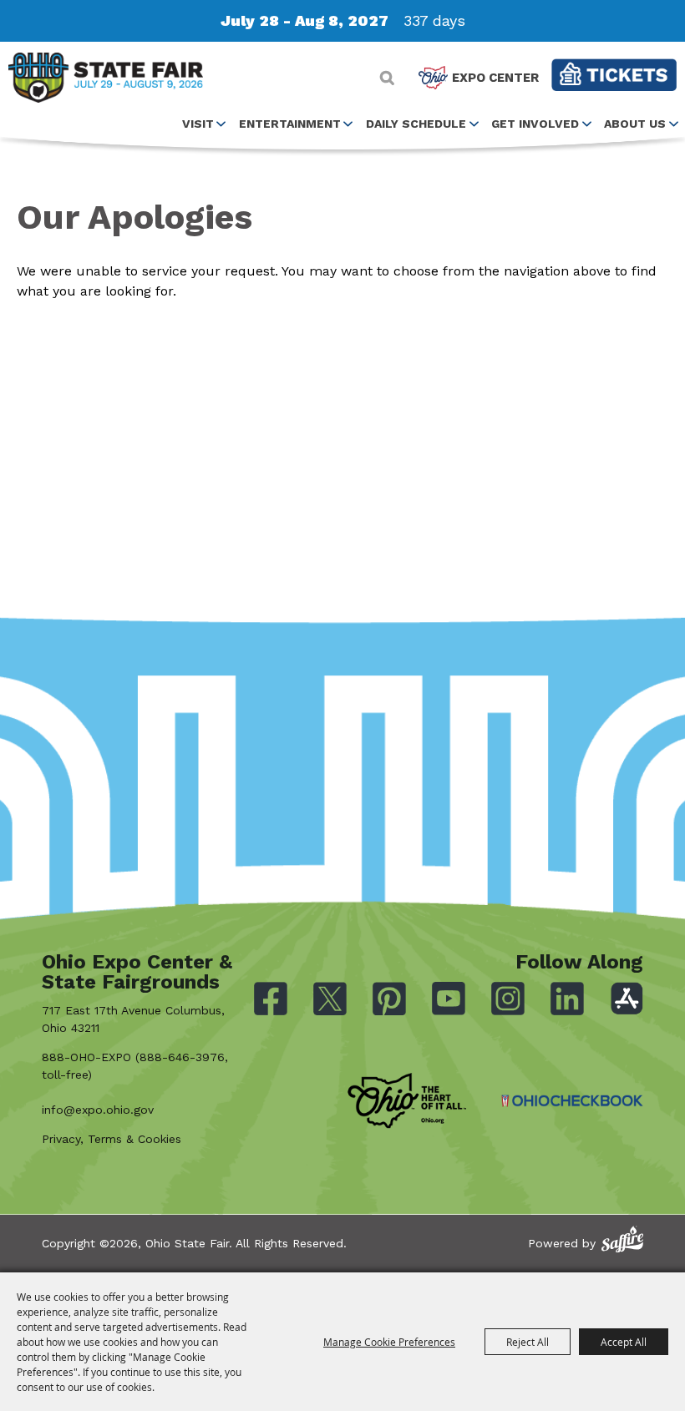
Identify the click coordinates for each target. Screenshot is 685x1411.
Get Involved (535, 123)
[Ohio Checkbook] (572, 1101)
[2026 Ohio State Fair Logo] (105, 81)
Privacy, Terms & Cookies (111, 1138)
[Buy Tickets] (614, 75)
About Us (635, 123)
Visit (198, 123)
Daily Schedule (416, 123)
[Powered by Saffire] (622, 1239)
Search (387, 77)
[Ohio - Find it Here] (407, 1101)
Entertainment (290, 123)
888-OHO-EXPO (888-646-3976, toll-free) (135, 1065)
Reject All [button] (527, 1341)
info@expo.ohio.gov (98, 1109)
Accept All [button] (624, 1341)
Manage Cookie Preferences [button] (389, 1341)
